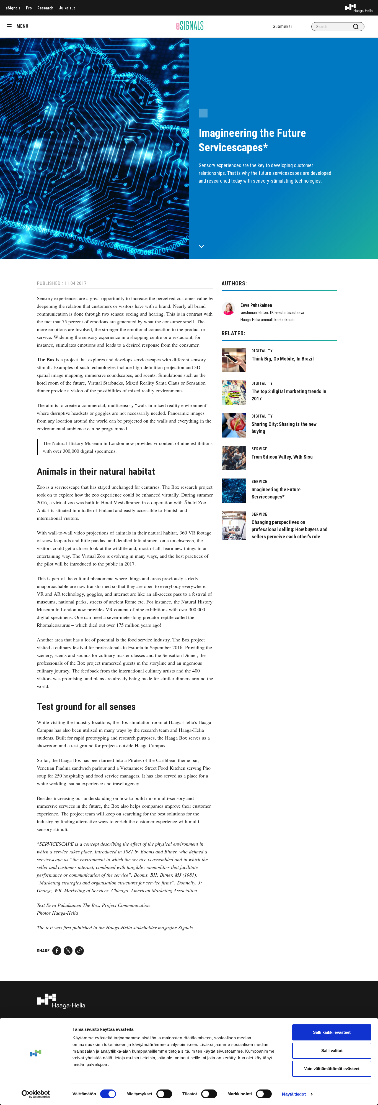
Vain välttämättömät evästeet (331, 1068)
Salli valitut (332, 1050)
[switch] (164, 1093)
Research (45, 8)
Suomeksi (282, 26)
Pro (29, 8)
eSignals (13, 8)
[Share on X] (68, 950)
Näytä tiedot (293, 1094)
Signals (185, 927)
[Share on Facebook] (56, 950)
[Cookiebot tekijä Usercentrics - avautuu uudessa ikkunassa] (36, 1094)
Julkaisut (67, 8)
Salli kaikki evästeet (332, 1032)
